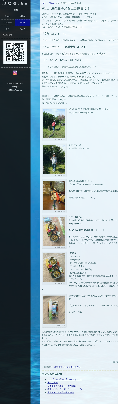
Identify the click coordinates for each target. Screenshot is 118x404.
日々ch (7, 16)
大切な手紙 (52, 382)
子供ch (51, 3)
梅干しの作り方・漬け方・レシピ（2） (65, 389)
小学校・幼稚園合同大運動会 (60, 392)
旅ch (7, 29)
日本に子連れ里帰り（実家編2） (62, 386)
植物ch (22, 29)
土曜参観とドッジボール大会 (67, 367)
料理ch (22, 16)
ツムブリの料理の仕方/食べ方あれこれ (64, 379)
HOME (15, 10)
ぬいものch (7, 22)
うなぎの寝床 (7, 35)
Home (44, 3)
